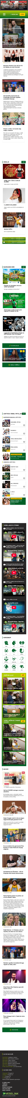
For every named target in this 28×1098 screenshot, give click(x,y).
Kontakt (4, 1085)
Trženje (4, 1084)
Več (23, 162)
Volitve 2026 (6, 1088)
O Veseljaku (6, 1082)
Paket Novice (6, 1090)
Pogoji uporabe (7, 1087)
